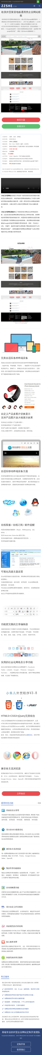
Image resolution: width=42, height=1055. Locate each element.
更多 (38, 803)
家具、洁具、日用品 (15, 136)
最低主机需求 (26, 156)
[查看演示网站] (21, 76)
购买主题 (21, 120)
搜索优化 (29, 735)
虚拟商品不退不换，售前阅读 (25, 171)
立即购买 (21, 793)
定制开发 (21, 1044)
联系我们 (21, 1049)
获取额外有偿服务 (16, 163)
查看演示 (21, 126)
